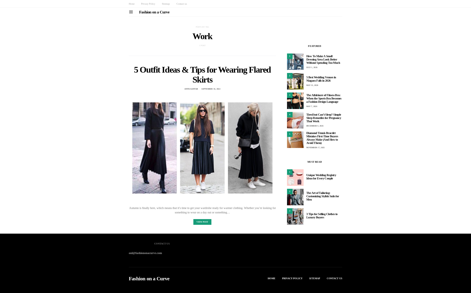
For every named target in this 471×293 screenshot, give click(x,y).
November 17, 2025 (315, 147)
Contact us (181, 3)
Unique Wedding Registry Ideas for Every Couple (321, 177)
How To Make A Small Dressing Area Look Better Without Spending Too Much (323, 59)
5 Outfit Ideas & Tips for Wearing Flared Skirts (202, 74)
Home (131, 3)
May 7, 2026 (311, 106)
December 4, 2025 (314, 126)
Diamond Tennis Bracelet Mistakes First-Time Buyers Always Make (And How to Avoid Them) (322, 137)
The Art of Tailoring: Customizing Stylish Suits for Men (322, 196)
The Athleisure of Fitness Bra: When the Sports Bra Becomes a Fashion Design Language (323, 98)
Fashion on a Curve (154, 12)
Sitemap (166, 3)
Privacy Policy (148, 3)
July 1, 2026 (311, 67)
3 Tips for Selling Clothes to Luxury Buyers (322, 215)
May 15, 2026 (312, 85)
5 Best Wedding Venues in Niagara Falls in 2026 (321, 79)
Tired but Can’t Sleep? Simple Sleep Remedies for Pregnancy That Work (323, 118)
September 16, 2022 (210, 89)
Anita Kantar (191, 89)
